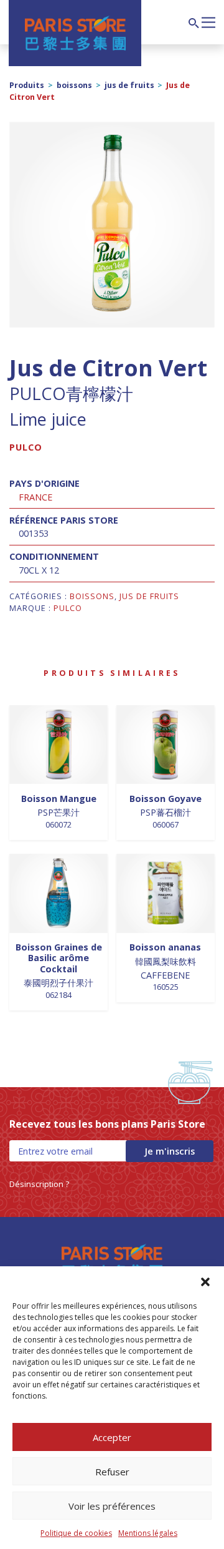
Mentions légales (147, 1533)
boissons (74, 85)
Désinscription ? (39, 1184)
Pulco (25, 447)
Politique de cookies (76, 1533)
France (35, 497)
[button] (205, 1282)
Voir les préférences (112, 1506)
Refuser (112, 1471)
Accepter (112, 1437)
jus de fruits (129, 85)
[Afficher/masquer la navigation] (208, 21)
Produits (26, 85)
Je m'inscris (169, 1151)
